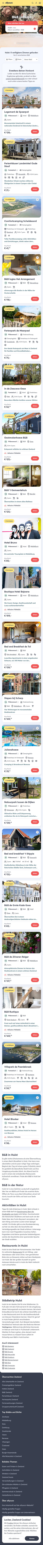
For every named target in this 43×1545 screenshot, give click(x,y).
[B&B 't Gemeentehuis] (21, 477)
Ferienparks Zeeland (10, 1399)
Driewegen (10, 810)
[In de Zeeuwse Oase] (21, 375)
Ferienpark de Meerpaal (17, 330)
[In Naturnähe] (5, 177)
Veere (4, 1435)
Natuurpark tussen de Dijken (19, 802)
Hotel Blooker (11, 1119)
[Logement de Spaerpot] (21, 98)
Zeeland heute (7, 1477)
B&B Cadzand (9, 1349)
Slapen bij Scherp (13, 698)
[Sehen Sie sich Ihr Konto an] (36, 3)
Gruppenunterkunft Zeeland (13, 1407)
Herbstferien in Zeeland (11, 1495)
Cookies (10, 1523)
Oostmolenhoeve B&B (15, 437)
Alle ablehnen (14, 1538)
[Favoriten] (37, 90)
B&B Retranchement (11, 1360)
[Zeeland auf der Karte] (39, 3)
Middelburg (34, 116)
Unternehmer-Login (9, 1516)
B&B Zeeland (7, 1392)
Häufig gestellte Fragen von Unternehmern (18, 1512)
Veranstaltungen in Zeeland (12, 1481)
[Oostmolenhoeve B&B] (21, 424)
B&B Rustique (11, 1011)
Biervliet (32, 494)
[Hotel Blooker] (21, 1106)
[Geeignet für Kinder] (13, 177)
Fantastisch (10, 170)
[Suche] (32, 3)
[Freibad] (20, 177)
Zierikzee (5, 1417)
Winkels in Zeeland (9, 1474)
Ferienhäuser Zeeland (10, 1396)
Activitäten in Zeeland (10, 1470)
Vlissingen (6, 1442)
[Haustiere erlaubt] (32, 232)
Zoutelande (11, 342)
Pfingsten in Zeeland (10, 1488)
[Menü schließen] (3, 3)
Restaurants (17, 1252)
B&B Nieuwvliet (10, 1354)
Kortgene (31, 1075)
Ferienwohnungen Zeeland (12, 1403)
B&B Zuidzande (10, 1368)
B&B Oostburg (9, 1357)
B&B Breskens (9, 1346)
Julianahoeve (11, 749)
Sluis (4, 1424)
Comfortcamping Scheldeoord (20, 221)
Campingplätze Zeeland (11, 1385)
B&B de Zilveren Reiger (16, 956)
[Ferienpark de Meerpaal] (21, 317)
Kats (8, 396)
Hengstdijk (21, 174)
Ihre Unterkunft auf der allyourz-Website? (18, 1505)
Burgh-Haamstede (9, 1453)
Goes (31, 441)
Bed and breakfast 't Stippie (19, 853)
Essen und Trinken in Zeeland (13, 1466)
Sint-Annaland (11, 654)
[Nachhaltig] (24, 177)
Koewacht (33, 857)
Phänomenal (11, 116)
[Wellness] (5, 345)
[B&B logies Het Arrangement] (21, 266)
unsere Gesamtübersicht (15, 79)
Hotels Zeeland (8, 1389)
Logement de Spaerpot (16, 111)
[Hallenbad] (16, 177)
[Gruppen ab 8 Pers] (9, 177)
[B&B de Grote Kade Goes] (21, 892)
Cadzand (5, 1445)
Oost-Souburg (11, 1020)
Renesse (31, 758)
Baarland (10, 232)
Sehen (35, 131)
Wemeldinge (34, 283)
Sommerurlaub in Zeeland (12, 1491)
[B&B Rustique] (21, 998)
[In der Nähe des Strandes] (14, 287)
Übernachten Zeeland (12, 1377)
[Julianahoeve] (21, 736)
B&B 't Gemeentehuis (15, 490)
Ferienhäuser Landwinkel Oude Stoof (20, 165)
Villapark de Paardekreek (17, 1066)
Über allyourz (8, 1500)
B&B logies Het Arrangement (19, 279)
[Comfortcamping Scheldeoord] (21, 208)
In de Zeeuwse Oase (15, 388)
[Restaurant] (28, 232)
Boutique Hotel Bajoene (16, 591)
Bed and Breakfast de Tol (17, 646)
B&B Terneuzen (10, 1365)
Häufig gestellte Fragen (11, 1509)
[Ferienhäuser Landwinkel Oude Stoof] (21, 150)
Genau (31, 1538)
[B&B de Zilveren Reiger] (21, 943)
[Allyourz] (9, 3)
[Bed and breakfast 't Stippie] (21, 840)
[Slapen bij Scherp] (21, 685)
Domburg (5, 1427)
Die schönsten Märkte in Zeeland (14, 1484)
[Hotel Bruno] (21, 529)
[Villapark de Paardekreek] (21, 1053)
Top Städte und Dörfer (12, 1412)
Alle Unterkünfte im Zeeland (13, 1381)
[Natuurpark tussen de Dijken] (21, 789)
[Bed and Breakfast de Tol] (21, 633)
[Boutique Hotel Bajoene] (21, 578)
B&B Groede (9, 1352)
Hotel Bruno (10, 542)
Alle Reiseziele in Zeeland (12, 1456)
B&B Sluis (8, 1363)
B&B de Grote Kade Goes (17, 905)
